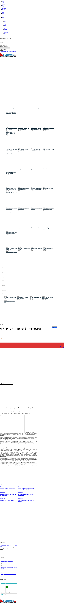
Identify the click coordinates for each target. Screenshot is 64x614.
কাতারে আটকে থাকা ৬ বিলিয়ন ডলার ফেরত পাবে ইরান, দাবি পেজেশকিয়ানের (23, 129)
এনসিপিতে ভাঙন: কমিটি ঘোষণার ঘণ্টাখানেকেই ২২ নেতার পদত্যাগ (47, 108)
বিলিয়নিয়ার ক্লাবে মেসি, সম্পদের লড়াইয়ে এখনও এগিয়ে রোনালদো (23, 209)
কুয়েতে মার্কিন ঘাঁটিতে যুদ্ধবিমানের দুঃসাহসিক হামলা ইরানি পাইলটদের (48, 129)
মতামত (5, 25)
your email (11, 48)
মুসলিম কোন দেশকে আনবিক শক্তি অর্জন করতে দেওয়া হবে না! (47, 298)
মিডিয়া (5, 23)
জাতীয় (3, 2)
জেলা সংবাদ (3, 4)
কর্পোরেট (3, 9)
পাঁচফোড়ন (5, 29)
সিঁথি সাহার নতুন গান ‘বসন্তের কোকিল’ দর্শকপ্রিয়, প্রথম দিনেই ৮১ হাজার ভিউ (11, 189)
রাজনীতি (3, 7)
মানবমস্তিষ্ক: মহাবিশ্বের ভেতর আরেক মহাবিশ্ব (7, 488)
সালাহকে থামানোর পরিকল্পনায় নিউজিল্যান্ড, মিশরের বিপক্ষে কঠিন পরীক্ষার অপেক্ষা (11, 212)
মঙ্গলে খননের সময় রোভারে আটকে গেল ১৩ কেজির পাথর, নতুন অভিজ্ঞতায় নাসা (23, 228)
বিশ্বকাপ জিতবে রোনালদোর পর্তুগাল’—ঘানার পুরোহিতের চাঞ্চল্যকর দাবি (11, 209)
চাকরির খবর (5, 28)
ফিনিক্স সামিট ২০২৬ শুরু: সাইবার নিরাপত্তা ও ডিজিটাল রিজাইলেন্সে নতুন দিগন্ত (11, 150)
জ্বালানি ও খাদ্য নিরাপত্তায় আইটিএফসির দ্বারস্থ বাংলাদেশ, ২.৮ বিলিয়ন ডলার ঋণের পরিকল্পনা (26, 489)
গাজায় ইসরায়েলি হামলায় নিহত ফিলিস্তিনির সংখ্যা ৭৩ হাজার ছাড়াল (11, 129)
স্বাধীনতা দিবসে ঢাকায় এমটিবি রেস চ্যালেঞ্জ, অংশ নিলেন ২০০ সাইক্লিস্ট (11, 153)
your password (12, 41)
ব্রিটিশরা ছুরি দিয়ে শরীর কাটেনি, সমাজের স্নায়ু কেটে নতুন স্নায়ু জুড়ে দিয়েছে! (22, 298)
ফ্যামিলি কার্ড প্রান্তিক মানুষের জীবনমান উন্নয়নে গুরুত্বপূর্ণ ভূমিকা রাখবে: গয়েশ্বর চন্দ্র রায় (23, 109)
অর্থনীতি (3, 5)
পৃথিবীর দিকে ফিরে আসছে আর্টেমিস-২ (35, 227)
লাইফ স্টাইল (4, 16)
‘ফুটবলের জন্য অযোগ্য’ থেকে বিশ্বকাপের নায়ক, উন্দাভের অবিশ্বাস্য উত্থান (48, 209)
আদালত (5, 27)
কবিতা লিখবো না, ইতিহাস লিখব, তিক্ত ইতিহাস (10, 297)
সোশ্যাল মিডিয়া (6, 32)
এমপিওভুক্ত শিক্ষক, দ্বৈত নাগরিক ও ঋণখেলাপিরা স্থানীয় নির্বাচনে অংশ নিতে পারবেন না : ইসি (8, 575)
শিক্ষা (5, 21)
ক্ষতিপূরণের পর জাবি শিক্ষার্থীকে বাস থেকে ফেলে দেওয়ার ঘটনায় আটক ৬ (11, 173)
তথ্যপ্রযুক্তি (4, 15)
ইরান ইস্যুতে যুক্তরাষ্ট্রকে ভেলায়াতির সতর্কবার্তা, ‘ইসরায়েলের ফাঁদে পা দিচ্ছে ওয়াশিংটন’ (10, 133)
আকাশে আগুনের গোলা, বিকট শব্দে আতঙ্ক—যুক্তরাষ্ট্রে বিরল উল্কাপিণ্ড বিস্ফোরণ (11, 233)
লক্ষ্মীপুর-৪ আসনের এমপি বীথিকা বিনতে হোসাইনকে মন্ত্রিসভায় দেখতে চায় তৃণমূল (11, 113)
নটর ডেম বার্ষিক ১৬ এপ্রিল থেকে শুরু (47, 168)
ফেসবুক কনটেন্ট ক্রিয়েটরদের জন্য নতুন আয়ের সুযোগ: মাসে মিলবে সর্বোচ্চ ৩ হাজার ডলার (48, 228)
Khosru (3, 339)
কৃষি (4, 20)
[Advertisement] (19, 399)
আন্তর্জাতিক (4, 8)
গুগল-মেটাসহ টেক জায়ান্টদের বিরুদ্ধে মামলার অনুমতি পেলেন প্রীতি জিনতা (23, 189)
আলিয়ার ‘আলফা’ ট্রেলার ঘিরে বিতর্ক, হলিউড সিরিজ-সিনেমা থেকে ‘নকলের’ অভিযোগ (36, 189)
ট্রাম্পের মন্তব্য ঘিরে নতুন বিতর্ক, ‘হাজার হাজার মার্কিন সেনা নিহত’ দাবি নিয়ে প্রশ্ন (36, 129)
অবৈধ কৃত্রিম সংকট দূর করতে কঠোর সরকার (7, 500)
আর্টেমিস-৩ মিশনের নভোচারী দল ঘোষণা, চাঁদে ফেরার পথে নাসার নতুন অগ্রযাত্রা (11, 228)
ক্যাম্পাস (3, 11)
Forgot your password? (4, 44)
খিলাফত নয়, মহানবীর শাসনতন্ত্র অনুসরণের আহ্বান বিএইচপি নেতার (11, 108)
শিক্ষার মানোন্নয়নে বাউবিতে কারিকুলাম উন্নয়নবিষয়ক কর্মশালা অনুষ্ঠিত (23, 169)
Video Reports (6, 33)
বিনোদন (3, 12)
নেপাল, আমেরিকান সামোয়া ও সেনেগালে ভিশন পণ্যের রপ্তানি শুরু (23, 150)
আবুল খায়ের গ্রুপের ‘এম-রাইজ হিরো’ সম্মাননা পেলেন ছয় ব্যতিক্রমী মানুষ (35, 150)
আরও (3, 17)
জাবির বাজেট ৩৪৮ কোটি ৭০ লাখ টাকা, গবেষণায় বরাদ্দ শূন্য (10, 169)
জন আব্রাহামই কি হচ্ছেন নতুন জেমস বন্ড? (48, 188)
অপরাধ (5, 24)
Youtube (3, 35)
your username (12, 40)
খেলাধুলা (3, 13)
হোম (3, 1)
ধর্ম (4, 19)
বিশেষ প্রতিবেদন (6, 31)
